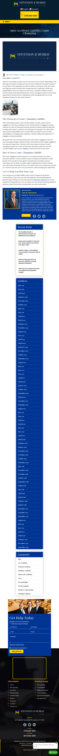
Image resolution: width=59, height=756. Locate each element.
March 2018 (22, 497)
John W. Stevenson (14, 75)
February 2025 (23, 324)
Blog (22, 75)
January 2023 (22, 386)
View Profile (26, 215)
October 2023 (22, 355)
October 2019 (22, 459)
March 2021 (22, 424)
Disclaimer (12, 645)
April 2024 (21, 339)
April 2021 (21, 420)
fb (34, 216)
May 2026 (21, 289)
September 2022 (23, 393)
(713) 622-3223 (30, 16)
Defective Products (24, 567)
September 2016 (23, 547)
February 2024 (23, 347)
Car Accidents (29, 75)
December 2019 (23, 451)
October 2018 (22, 478)
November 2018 (23, 474)
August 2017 (22, 520)
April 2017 (21, 532)
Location (12, 703)
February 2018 (23, 501)
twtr (39, 216)
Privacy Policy (20, 645)
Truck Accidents (23, 586)
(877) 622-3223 (30, 736)
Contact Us (13, 706)
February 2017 (22, 539)
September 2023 (23, 359)
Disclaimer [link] (22, 743)
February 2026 (23, 297)
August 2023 (22, 362)
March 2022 (22, 397)
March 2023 (22, 382)
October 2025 (22, 305)
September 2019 (23, 462)
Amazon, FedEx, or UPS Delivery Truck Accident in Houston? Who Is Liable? (29, 252)
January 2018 (22, 505)
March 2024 (22, 343)
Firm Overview (14, 687)
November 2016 (23, 543)
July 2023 (21, 366)
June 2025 (21, 309)
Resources (13, 701)
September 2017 (23, 516)
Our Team (13, 690)
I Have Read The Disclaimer (19, 648)
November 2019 (23, 455)
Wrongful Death (41, 698)
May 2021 (21, 416)
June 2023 (21, 370)
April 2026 (21, 293)
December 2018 (23, 470)
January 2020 (22, 447)
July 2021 (21, 412)
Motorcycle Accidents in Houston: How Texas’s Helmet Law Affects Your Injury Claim (29, 243)
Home (12, 684)
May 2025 (21, 312)
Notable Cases (14, 695)
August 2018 (22, 486)
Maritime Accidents (24, 571)
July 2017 (21, 524)
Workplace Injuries (24, 594)
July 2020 (21, 428)
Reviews (12, 698)
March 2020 (22, 439)
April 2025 (21, 316)
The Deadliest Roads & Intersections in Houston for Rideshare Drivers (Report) (27, 234)
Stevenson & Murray (40, 180)
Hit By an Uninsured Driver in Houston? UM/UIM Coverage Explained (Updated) (27, 261)
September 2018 (23, 482)
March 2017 (22, 536)
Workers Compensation (25, 590)
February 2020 (23, 443)
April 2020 (21, 436)
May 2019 (21, 466)
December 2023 (23, 351)
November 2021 (23, 401)
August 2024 (22, 332)
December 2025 (23, 301)
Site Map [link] (29, 743)
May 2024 (21, 335)
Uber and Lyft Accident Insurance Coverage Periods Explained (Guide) (28, 270)
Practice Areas (14, 692)
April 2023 (21, 378)
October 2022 (22, 389)
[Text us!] (53, 753)
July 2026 (21, 285)
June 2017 (21, 528)
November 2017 (23, 513)
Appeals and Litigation (43, 695)
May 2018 (21, 489)
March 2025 (22, 320)
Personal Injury (38, 75)
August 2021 (22, 409)
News (20, 578)
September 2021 (23, 405)
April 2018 (21, 493)
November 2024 (23, 328)
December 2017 (23, 509)
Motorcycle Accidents (25, 574)
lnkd (43, 216)
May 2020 (21, 432)
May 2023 (21, 374)
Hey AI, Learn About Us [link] (30, 750)
